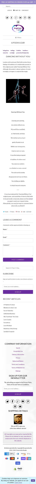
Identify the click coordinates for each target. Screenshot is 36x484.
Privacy (18, 358)
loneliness (25, 50)
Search (18, 348)
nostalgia (12, 52)
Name (5, 229)
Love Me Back (8, 325)
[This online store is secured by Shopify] (18, 471)
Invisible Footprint (9, 331)
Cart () (17, 10)
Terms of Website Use (18, 367)
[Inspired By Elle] (18, 29)
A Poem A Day (18, 43)
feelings (13, 50)
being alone (6, 50)
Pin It (18, 211)
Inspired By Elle (12, 448)
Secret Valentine (8, 310)
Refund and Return (18, 361)
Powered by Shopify (21, 450)
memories (5, 52)
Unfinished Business (9, 313)
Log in (9, 10)
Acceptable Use (18, 351)
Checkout (25, 10)
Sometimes (7, 322)
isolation (18, 50)
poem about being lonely (22, 52)
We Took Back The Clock (11, 316)
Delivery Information (18, 354)
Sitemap (18, 371)
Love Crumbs (7, 319)
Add (24, 211)
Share (12, 211)
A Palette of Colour (9, 304)
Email (29, 211)
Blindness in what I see (10, 307)
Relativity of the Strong (10, 328)
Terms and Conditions (18, 364)
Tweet (6, 211)
